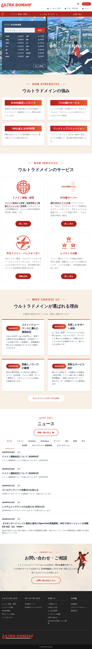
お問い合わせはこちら (46, 580)
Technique (44, 441)
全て (83, 441)
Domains (32, 441)
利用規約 (74, 604)
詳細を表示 (23, 276)
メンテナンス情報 (54, 614)
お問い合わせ (52, 617)
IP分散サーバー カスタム (33, 607)
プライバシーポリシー (78, 607)
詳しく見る (23, 224)
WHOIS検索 (6, 611)
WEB (75, 441)
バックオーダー (7, 617)
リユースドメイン (63, 445)
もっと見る (39, 66)
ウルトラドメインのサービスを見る (46, 398)
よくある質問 (52, 611)
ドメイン (20, 441)
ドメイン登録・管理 (9, 604)
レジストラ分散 (7, 607)
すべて (9, 441)
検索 (40, 30)
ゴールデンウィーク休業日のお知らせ (20, 489)
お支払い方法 (52, 607)
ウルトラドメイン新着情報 (42, 445)
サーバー (57, 441)
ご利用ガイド (52, 604)
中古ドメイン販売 (8, 614)
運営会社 (74, 611)
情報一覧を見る (44, 432)
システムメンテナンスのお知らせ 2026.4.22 (23, 506)
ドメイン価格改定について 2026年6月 (20, 456)
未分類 (24, 445)
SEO (66, 441)
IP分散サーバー (30, 604)
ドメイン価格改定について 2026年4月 (20, 473)
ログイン (86, 4)
